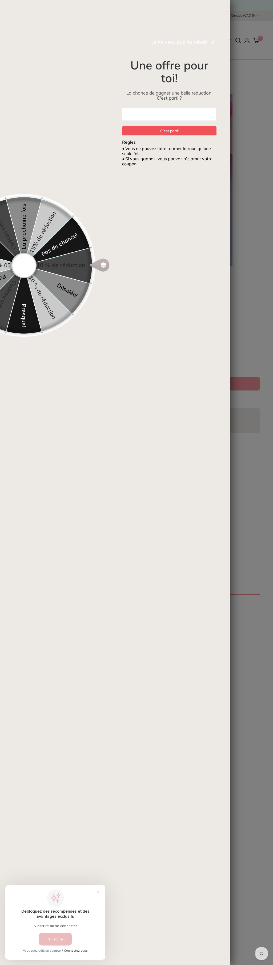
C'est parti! (169, 130)
